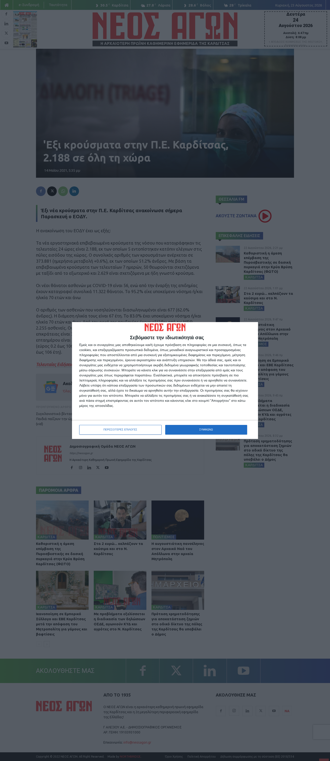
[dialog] (165, 380)
